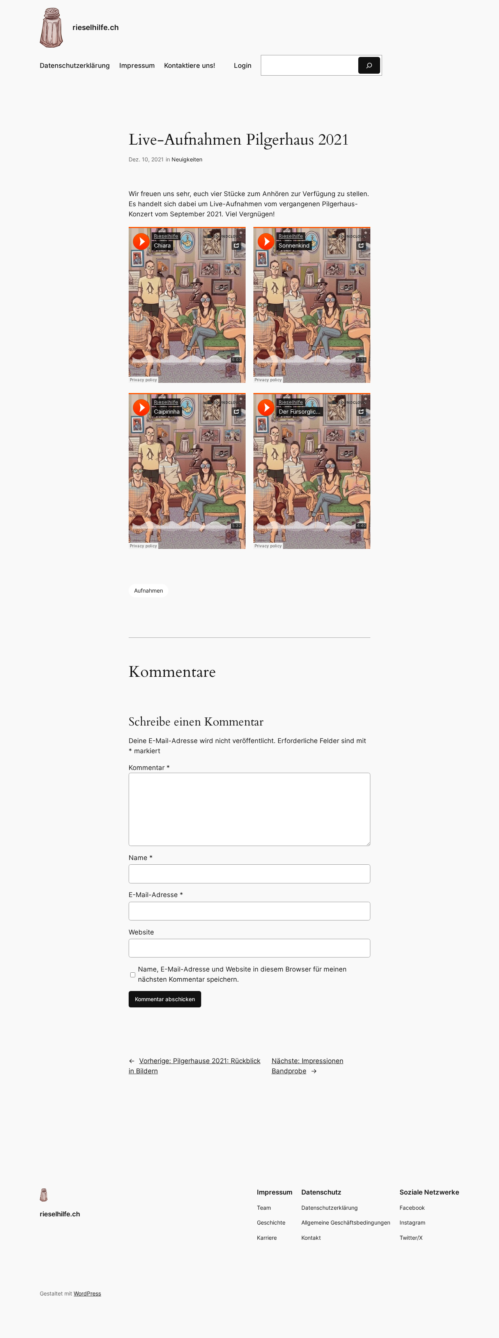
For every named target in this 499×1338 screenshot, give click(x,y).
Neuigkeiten (187, 159)
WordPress (87, 1293)
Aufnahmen (148, 590)
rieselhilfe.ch (96, 27)
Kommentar (149, 768)
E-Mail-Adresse (156, 895)
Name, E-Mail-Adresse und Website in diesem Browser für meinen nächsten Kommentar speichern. (242, 974)
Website (141, 932)
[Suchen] (369, 65)
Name (141, 858)
